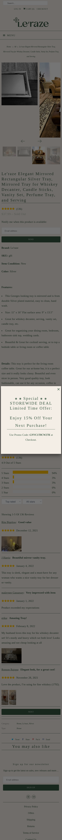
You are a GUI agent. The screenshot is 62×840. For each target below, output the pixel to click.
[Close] (57, 391)
